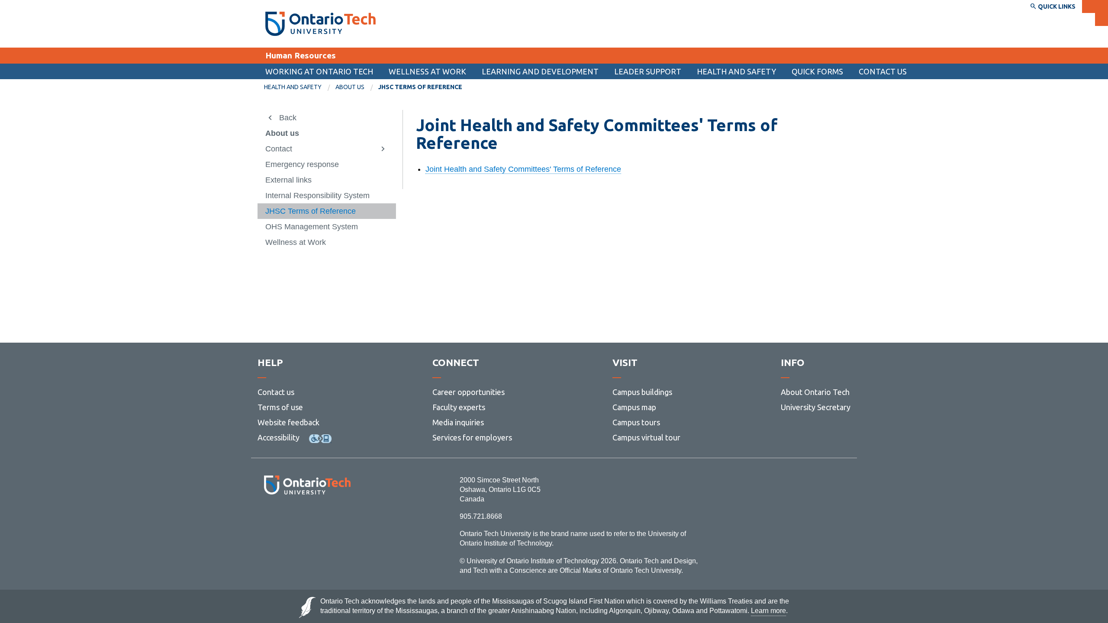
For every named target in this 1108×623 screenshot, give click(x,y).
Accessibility (279, 437)
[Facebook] (268, 518)
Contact (278, 149)
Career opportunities (468, 392)
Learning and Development (540, 71)
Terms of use (280, 407)
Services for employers (472, 437)
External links (288, 180)
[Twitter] (288, 518)
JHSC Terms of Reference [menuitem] (420, 86)
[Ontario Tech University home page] (320, 23)
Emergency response (302, 164)
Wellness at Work (427, 71)
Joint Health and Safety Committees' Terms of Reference (523, 169)
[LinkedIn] (326, 518)
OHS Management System (311, 226)
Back (287, 117)
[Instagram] (307, 518)
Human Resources (300, 55)
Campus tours (636, 422)
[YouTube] (346, 518)
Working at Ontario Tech (319, 71)
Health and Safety (736, 71)
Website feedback (288, 422)
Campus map (634, 407)
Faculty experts (458, 407)
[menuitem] (817, 71)
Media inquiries (458, 422)
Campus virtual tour (646, 437)
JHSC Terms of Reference (310, 211)
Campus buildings (642, 392)
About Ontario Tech (815, 392)
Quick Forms (817, 71)
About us (349, 86)
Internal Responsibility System (317, 195)
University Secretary (815, 407)
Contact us (883, 71)
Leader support (647, 71)
